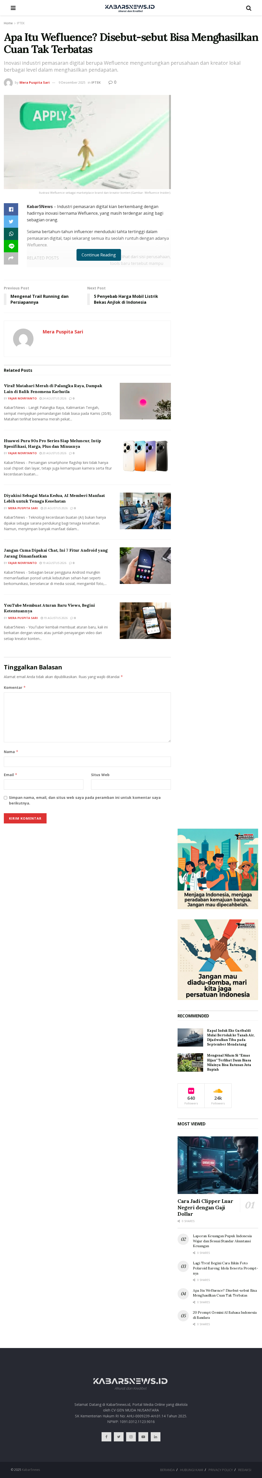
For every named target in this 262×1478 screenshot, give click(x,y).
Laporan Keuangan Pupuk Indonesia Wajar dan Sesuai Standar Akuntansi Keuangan (222, 1241)
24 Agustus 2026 (54, 398)
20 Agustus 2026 (54, 453)
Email (10, 774)
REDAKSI (244, 1470)
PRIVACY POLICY (221, 1470)
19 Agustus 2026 (54, 563)
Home (8, 23)
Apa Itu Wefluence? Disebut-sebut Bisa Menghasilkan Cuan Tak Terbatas (225, 1293)
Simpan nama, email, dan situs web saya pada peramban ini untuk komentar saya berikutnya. (85, 800)
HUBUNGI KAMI (191, 1470)
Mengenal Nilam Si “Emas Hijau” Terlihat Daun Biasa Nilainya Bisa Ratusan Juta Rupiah (229, 1062)
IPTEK (21, 23)
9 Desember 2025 (72, 82)
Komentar (15, 687)
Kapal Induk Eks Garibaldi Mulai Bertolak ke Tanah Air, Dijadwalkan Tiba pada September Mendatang (230, 1037)
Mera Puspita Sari (34, 82)
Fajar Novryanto (22, 398)
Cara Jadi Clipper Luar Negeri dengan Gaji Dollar (205, 1207)
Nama (11, 751)
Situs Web (100, 774)
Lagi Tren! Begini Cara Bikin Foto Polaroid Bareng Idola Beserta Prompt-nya (225, 1268)
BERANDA (167, 1470)
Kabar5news (31, 1470)
